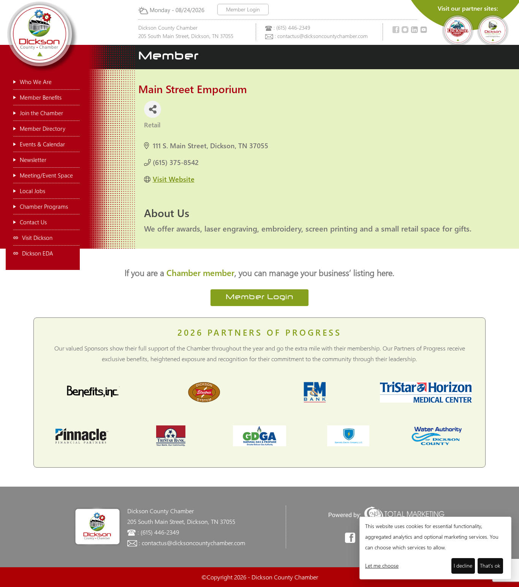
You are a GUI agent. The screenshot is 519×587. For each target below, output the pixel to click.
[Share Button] (152, 109)
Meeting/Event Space (46, 175)
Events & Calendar (42, 144)
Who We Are (36, 82)
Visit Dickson (37, 237)
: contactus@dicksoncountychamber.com (321, 36)
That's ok (490, 565)
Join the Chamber (41, 113)
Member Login (243, 9)
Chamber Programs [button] (44, 206)
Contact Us (33, 222)
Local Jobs (32, 191)
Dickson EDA (37, 253)
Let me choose (382, 565)
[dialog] (435, 548)
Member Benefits (41, 97)
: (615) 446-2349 (292, 27)
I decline (463, 565)
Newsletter (33, 159)
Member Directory (42, 128)
